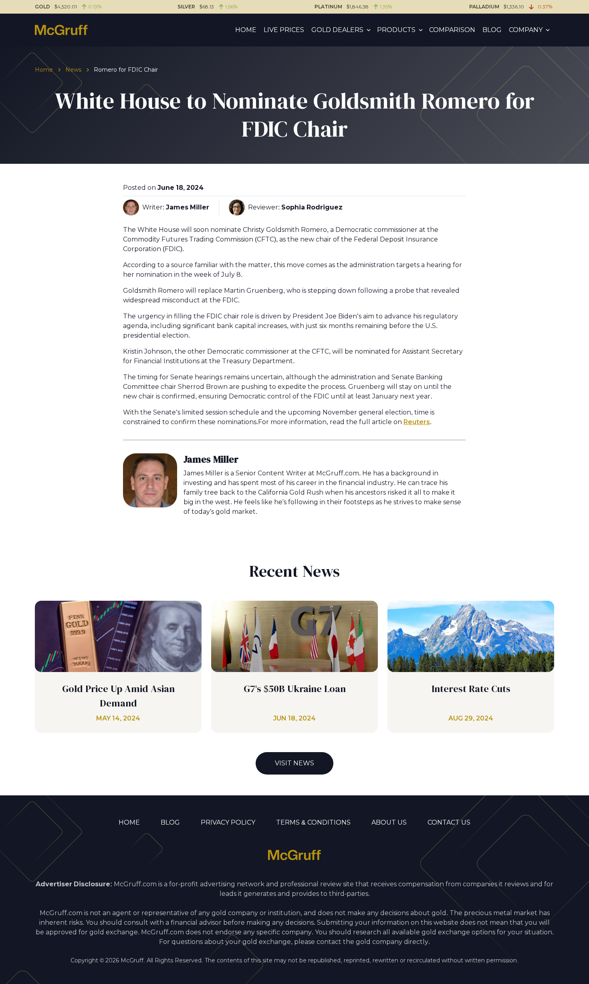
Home (245, 29)
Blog (492, 29)
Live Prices (284, 29)
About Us (389, 822)
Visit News (294, 763)
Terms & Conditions (313, 822)
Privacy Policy (228, 822)
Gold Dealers (337, 29)
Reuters (416, 422)
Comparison (452, 29)
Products (396, 29)
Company (526, 29)
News (73, 69)
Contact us (449, 822)
